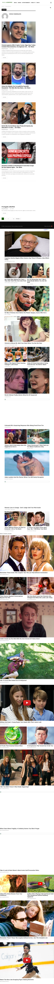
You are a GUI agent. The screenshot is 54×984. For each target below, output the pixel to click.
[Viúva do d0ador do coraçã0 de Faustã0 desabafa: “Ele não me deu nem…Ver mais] (19, 73)
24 (13, 218)
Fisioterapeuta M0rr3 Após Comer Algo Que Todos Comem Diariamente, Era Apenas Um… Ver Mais (18, 46)
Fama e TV (33, 2)
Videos (38, 2)
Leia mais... (5, 57)
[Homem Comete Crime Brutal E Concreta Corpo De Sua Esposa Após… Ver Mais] (19, 153)
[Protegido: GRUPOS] (19, 194)
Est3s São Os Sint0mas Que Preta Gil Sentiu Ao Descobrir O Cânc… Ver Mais (17, 126)
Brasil (15, 2)
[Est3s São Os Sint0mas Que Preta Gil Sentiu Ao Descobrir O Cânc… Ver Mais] (19, 113)
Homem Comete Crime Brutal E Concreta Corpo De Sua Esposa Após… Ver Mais (18, 166)
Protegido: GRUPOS (8, 207)
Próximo (18, 218)
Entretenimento (26, 2)
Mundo (19, 2)
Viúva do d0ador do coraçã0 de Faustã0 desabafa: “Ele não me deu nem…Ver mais (16, 87)
